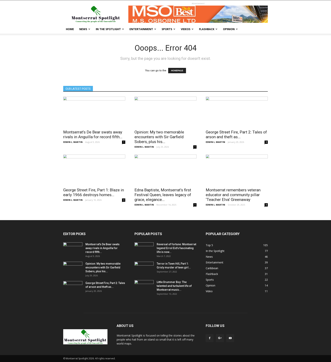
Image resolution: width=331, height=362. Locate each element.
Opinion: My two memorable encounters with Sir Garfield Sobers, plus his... (159, 137)
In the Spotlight (108, 29)
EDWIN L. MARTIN (73, 142)
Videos (185, 29)
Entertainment (141, 29)
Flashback (206, 29)
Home (70, 29)
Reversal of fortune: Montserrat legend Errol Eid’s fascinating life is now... (176, 248)
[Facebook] (209, 338)
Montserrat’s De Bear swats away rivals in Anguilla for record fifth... (92, 134)
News (83, 29)
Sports (167, 29)
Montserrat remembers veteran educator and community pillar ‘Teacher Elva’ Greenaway (233, 195)
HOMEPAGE (177, 70)
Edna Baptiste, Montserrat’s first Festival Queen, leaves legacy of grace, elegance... (162, 195)
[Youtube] (230, 338)
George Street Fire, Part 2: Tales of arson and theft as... (236, 134)
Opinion (229, 29)
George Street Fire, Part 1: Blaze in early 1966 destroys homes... (93, 192)
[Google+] (220, 338)
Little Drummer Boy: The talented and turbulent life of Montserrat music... (174, 286)
